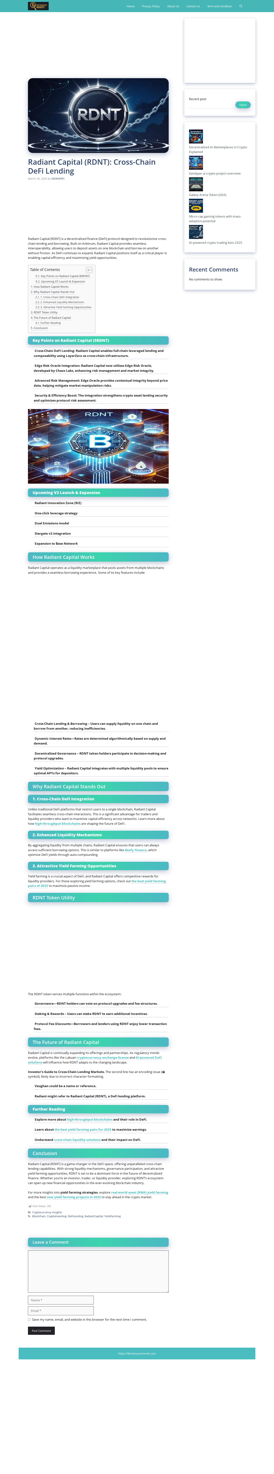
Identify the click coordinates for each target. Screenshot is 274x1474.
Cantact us (193, 6)
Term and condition (219, 6)
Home (131, 6)
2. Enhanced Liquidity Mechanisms (62, 302)
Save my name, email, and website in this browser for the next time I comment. (89, 1319)
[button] (241, 6)
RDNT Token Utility (46, 312)
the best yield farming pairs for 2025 (83, 1129)
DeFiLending (75, 1216)
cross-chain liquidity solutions (77, 1140)
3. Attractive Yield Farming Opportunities (66, 307)
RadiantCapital (94, 1216)
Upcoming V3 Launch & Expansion (63, 281)
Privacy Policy (151, 6)
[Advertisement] (98, 44)
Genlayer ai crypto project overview (215, 173)
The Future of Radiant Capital (52, 318)
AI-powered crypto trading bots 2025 (215, 242)
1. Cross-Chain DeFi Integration (59, 297)
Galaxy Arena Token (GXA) (207, 195)
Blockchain (39, 1216)
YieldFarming (112, 1216)
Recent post (197, 99)
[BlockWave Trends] (38, 6)
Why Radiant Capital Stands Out (54, 292)
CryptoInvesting (57, 1216)
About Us (173, 6)
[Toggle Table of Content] (87, 270)
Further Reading (50, 323)
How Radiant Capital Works (51, 286)
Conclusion (41, 328)
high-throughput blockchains (90, 1119)
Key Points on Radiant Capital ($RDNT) (65, 276)
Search (243, 104)
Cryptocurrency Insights (47, 1212)
